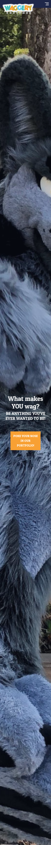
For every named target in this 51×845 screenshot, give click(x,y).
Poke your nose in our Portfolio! (25, 440)
